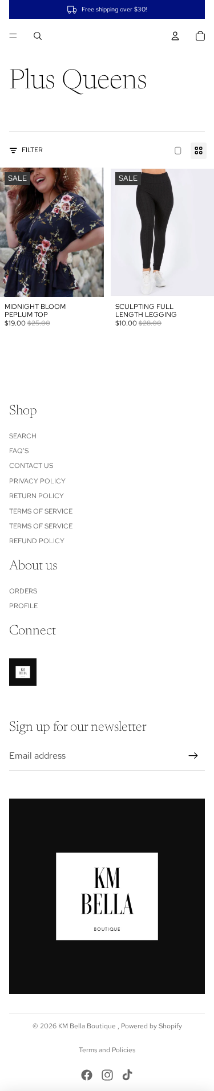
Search (23, 436)
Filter (32, 149)
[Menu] (13, 36)
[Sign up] (193, 755)
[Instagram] (107, 1075)
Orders (23, 591)
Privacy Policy (37, 481)
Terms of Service (40, 511)
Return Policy (36, 495)
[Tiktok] (127, 1075)
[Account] (175, 35)
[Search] (37, 35)
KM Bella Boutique (88, 1026)
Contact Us (31, 465)
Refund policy (36, 541)
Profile (23, 605)
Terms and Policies (107, 1050)
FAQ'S (19, 450)
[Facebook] (87, 1075)
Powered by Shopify (151, 1026)
